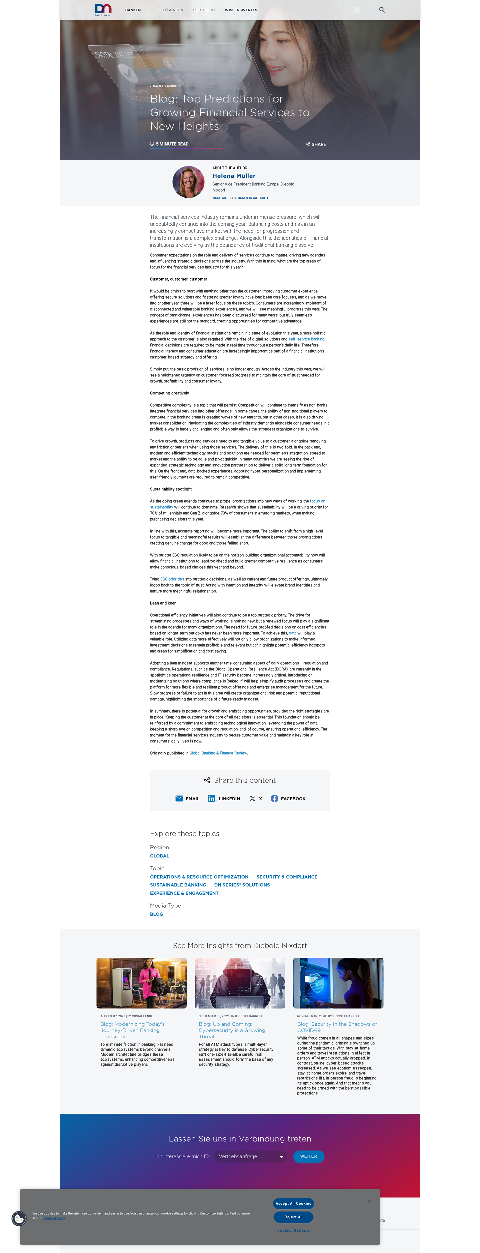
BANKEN (133, 10)
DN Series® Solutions (242, 885)
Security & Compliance (287, 877)
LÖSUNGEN (173, 10)
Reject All (293, 1217)
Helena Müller (234, 176)
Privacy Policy (53, 1218)
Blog (156, 914)
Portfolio (204, 10)
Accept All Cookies (294, 1204)
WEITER (309, 1156)
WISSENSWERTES (241, 10)
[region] (200, 1217)
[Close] (369, 1201)
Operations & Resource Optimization (199, 877)
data (292, 633)
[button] (19, 1219)
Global (159, 856)
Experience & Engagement (184, 893)
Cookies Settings (293, 1230)
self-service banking (306, 339)
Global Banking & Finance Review (218, 753)
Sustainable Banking (178, 885)
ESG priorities (172, 579)
